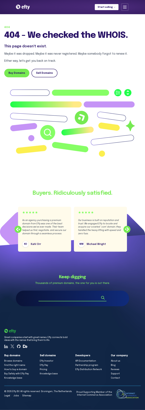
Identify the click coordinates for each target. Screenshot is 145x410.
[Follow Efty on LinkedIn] (6, 346)
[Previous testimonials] (18, 229)
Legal (7, 396)
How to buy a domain (15, 370)
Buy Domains (16, 73)
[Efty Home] (23, 7)
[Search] (103, 298)
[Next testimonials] (126, 229)
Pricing (43, 370)
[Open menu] (125, 7)
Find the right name (14, 365)
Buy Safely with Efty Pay (16, 374)
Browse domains (13, 361)
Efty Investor (46, 361)
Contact (115, 378)
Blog (113, 365)
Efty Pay (44, 365)
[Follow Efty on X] (12, 346)
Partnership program (86, 365)
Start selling (105, 7)
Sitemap (26, 396)
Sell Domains (44, 73)
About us (115, 361)
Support (115, 374)
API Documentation (85, 361)
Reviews (115, 370)
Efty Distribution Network (88, 370)
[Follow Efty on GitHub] (19, 346)
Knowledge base (13, 378)
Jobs (16, 396)
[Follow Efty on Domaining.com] (25, 346)
